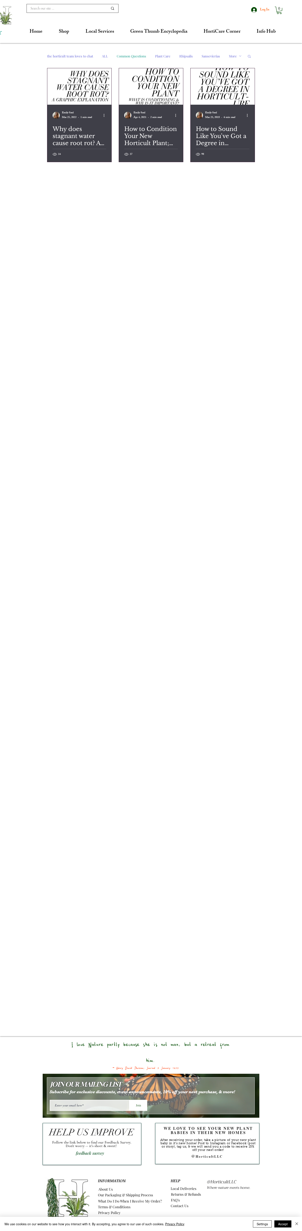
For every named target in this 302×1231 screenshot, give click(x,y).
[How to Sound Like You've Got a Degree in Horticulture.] (223, 86)
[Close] (296, 1223)
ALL (105, 56)
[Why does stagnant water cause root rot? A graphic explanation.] (79, 86)
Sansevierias (211, 56)
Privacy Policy (174, 1224)
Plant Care (162, 56)
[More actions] (105, 115)
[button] (279, 10)
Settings (262, 1224)
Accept (283, 1224)
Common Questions (131, 56)
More (233, 56)
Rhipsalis (186, 56)
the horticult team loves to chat (70, 56)
